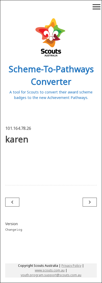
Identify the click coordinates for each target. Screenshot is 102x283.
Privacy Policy (71, 265)
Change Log (13, 229)
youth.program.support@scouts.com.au (51, 275)
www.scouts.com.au (50, 270)
